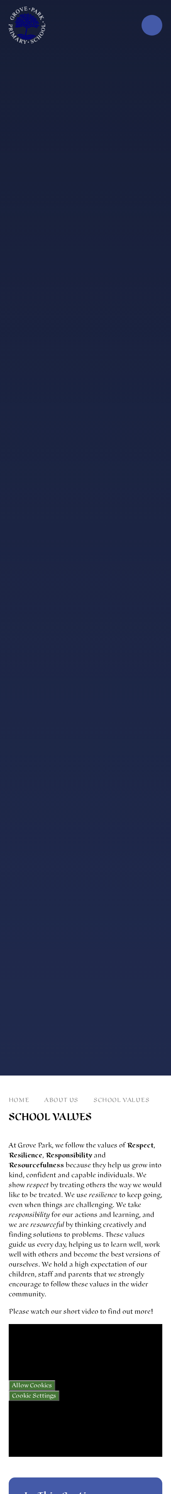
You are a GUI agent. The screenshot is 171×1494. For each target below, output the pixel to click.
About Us (61, 1100)
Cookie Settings (34, 1396)
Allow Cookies (32, 1385)
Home (19, 1100)
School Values (121, 1100)
